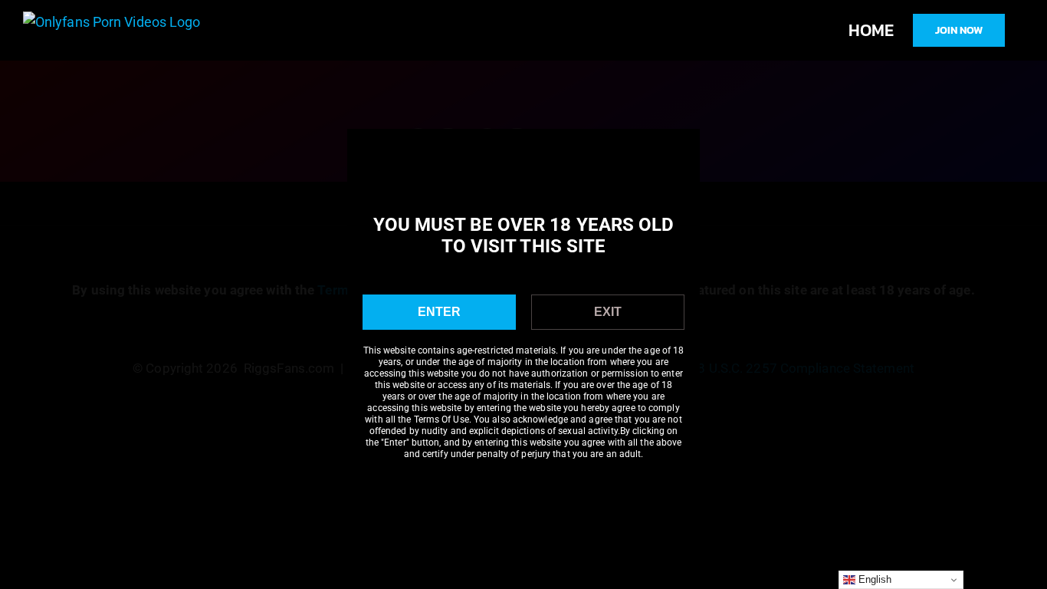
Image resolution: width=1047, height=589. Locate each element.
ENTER (439, 311)
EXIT (608, 311)
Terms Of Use (441, 419)
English (873, 579)
